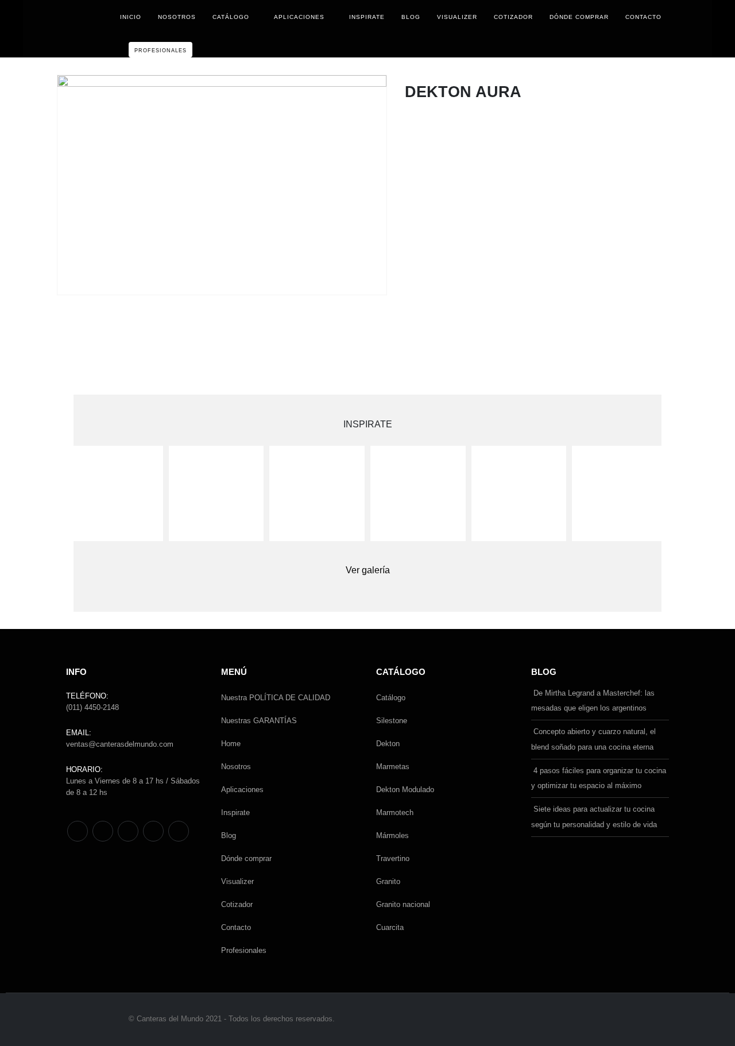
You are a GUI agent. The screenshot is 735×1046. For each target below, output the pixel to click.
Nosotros (177, 17)
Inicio (130, 17)
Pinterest (102, 831)
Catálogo (230, 17)
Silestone (391, 720)
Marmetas (392, 766)
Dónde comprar (579, 17)
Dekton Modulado (405, 789)
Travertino (392, 858)
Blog (410, 17)
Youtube (128, 831)
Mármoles (392, 835)
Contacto (643, 17)
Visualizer (457, 17)
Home (231, 743)
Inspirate (367, 17)
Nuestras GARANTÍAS (259, 720)
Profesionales (160, 50)
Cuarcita (390, 927)
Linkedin (178, 831)
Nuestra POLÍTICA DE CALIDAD (275, 697)
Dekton (388, 743)
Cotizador (513, 17)
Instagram (153, 831)
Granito (388, 881)
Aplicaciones (299, 17)
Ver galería (368, 570)
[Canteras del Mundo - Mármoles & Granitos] (80, 29)
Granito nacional (403, 904)
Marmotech (394, 812)
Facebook (77, 831)
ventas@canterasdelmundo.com (119, 744)
